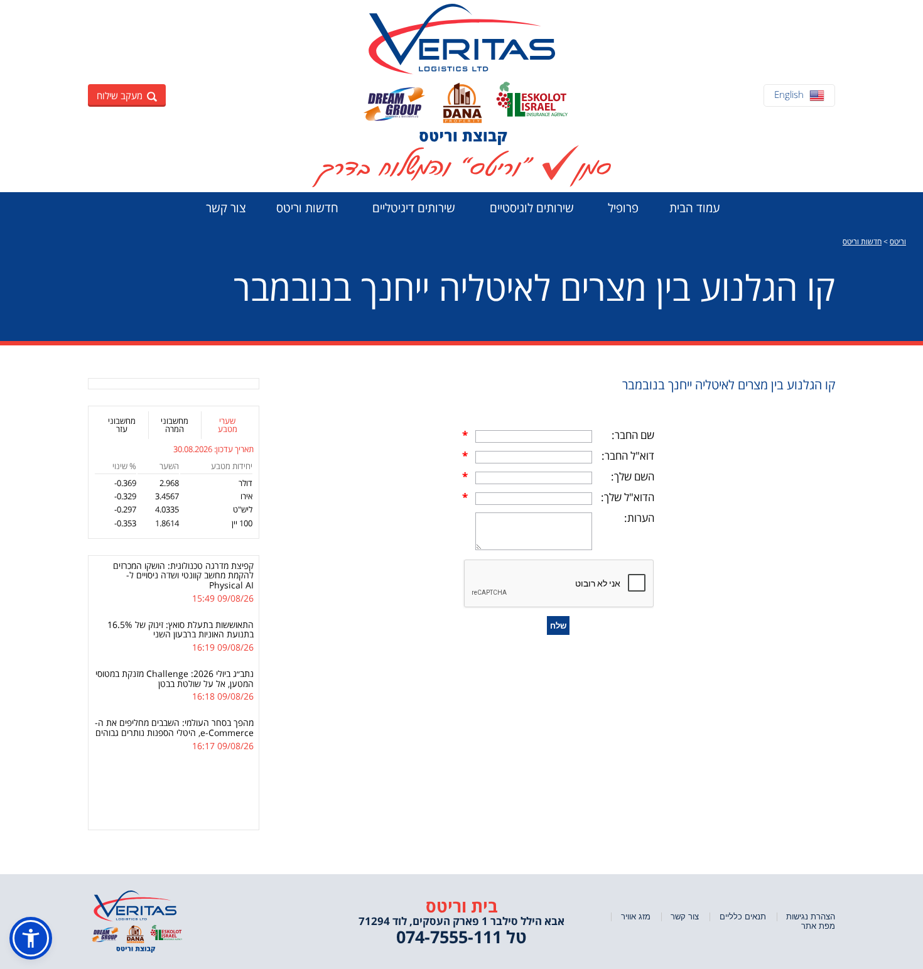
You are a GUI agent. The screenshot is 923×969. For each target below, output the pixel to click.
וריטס (898, 241)
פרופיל (623, 208)
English (789, 94)
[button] (31, 938)
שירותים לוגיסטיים (532, 208)
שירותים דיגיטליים (413, 208)
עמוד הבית (694, 208)
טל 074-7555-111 (461, 936)
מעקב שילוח (120, 95)
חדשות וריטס (307, 208)
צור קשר (226, 208)
